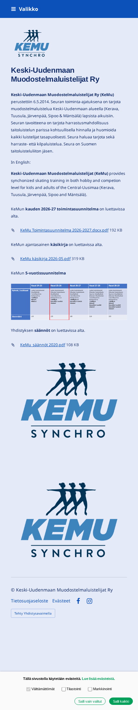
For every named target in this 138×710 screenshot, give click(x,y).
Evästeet (61, 601)
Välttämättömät (42, 689)
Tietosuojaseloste (29, 601)
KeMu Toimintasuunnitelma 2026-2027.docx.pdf (64, 230)
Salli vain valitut (90, 701)
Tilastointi (73, 689)
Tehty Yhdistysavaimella (33, 613)
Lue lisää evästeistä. (98, 679)
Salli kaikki (121, 701)
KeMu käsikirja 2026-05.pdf (45, 258)
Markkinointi (102, 689)
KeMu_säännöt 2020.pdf (42, 344)
